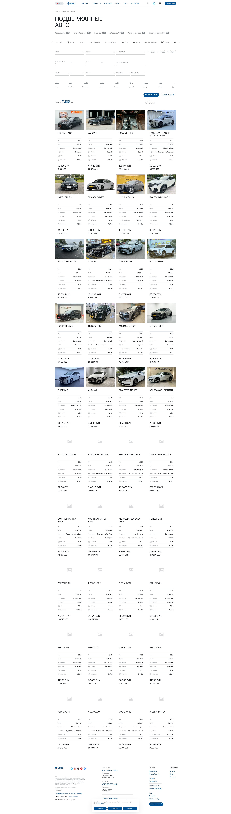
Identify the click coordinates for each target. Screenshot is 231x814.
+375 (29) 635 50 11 (109, 784)
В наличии (108, 3)
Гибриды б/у (153, 781)
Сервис (117, 3)
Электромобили (154, 785)
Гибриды (152, 778)
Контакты (135, 3)
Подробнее (101, 803)
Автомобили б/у (154, 774)
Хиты (150, 793)
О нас (125, 3)
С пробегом (96, 3)
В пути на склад (154, 798)
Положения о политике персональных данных (68, 793)
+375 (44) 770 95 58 (110, 770)
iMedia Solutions (73, 796)
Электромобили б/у (155, 788)
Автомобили (153, 771)
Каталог (85, 3)
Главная (57, 12)
